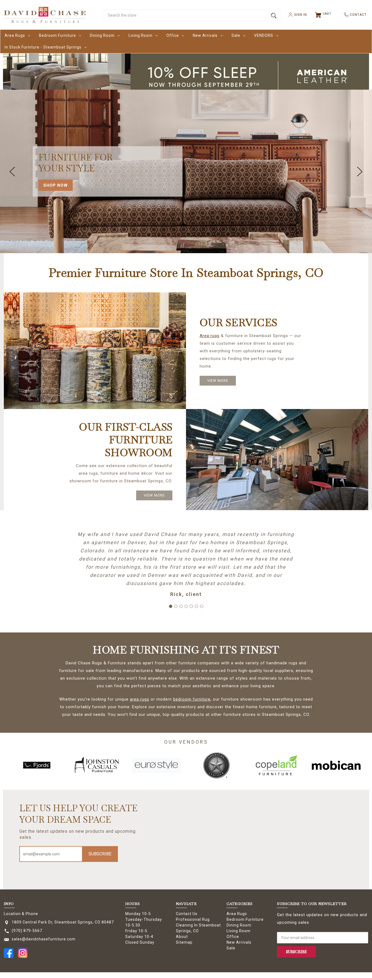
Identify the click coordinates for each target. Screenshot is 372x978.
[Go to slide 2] (175, 606)
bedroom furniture (192, 699)
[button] (186, 76)
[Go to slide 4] (186, 606)
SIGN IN (298, 15)
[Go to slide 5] (191, 606)
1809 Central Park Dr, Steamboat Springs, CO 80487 (63, 922)
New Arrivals (205, 35)
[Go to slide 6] (196, 606)
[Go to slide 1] (170, 606)
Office (172, 35)
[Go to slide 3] (180, 606)
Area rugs (209, 335)
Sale (235, 35)
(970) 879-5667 (27, 930)
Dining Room (102, 35)
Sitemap (184, 942)
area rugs (139, 699)
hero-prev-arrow (12, 171)
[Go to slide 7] (201, 606)
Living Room (141, 35)
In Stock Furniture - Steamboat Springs (43, 47)
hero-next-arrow (359, 171)
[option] (36, 765)
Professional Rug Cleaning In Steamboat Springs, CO (198, 925)
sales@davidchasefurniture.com (43, 939)
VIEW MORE (217, 381)
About (182, 936)
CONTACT (356, 15)
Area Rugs (15, 35)
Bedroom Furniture (57, 35)
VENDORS (263, 35)
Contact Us (186, 914)
